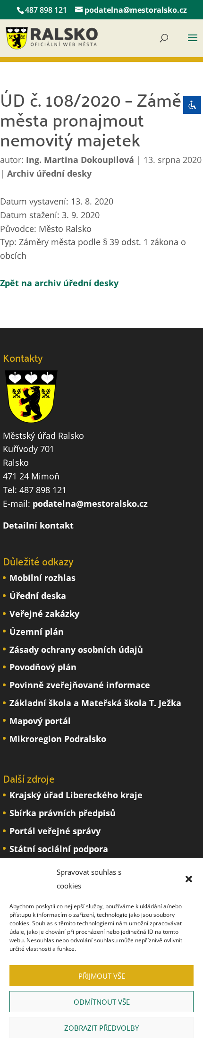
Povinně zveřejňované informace (79, 685)
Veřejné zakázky (44, 613)
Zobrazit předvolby (101, 1028)
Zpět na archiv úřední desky (59, 283)
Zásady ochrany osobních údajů (76, 649)
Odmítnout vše (102, 1002)
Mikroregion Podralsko (57, 738)
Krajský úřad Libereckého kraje (76, 795)
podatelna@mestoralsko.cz (90, 503)
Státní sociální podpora (58, 848)
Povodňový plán (42, 667)
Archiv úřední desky (49, 173)
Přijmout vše (101, 976)
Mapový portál (40, 720)
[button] (189, 879)
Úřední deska (37, 595)
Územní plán (36, 631)
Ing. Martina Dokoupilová (80, 159)
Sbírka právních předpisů (62, 813)
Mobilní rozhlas (42, 577)
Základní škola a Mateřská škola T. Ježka (95, 703)
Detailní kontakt (38, 525)
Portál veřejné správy (55, 831)
